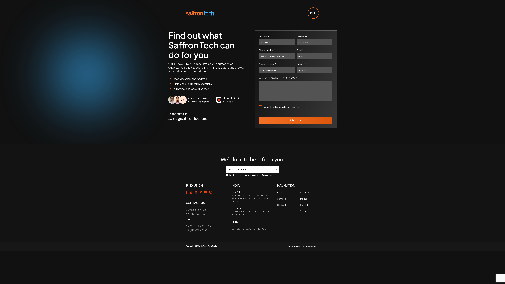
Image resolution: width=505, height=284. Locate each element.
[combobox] (263, 56)
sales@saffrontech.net (188, 118)
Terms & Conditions (296, 246)
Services (281, 199)
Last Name (302, 36)
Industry (301, 64)
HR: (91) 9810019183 (196, 230)
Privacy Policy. (268, 175)
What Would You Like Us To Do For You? (278, 78)
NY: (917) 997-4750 (195, 214)
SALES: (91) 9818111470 (198, 226)
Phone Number (267, 50)
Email (300, 50)
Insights (304, 199)
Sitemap (304, 211)
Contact (304, 205)
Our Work (281, 205)
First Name (265, 36)
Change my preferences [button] (294, 274)
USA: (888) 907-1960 (196, 210)
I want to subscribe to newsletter (281, 106)
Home (280, 192)
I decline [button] (275, 275)
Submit (293, 120)
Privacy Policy (311, 246)
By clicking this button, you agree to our (251, 175)
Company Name (267, 64)
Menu (313, 13)
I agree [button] (264, 275)
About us (304, 192)
